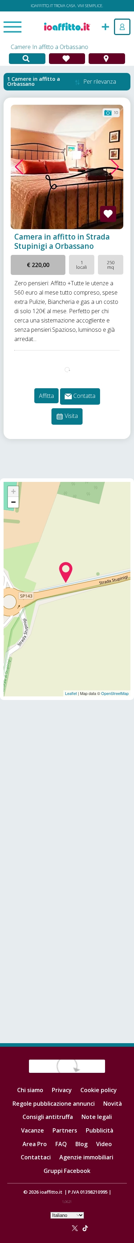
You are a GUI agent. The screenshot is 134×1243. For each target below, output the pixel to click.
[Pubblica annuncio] (105, 26)
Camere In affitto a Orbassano (49, 47)
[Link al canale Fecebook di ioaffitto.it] (44, 1228)
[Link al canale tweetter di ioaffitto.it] (75, 1228)
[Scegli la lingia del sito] (67, 1215)
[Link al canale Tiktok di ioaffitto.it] (85, 1228)
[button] (19, 167)
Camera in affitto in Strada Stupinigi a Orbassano (62, 241)
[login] (122, 27)
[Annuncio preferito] (108, 214)
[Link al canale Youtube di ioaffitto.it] (67, 1228)
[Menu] (12, 27)
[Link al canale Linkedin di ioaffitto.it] (49, 1228)
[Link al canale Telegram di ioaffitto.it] (61, 1228)
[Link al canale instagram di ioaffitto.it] (55, 1228)
